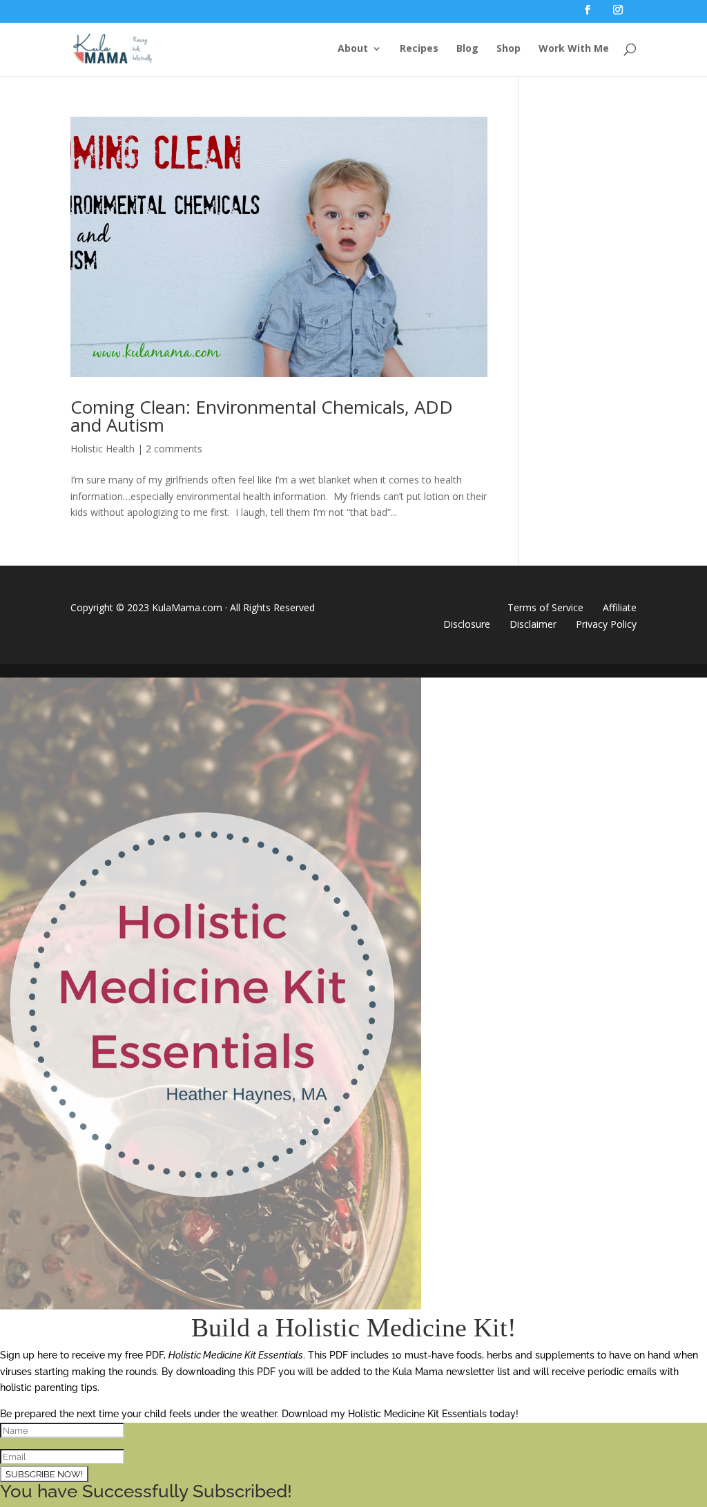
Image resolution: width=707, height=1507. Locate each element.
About (353, 49)
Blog (467, 49)
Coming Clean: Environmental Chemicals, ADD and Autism (261, 415)
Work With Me (574, 49)
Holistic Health (102, 448)
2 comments (174, 448)
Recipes (419, 49)
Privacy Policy (606, 624)
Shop (508, 49)
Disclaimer (533, 624)
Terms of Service (545, 607)
